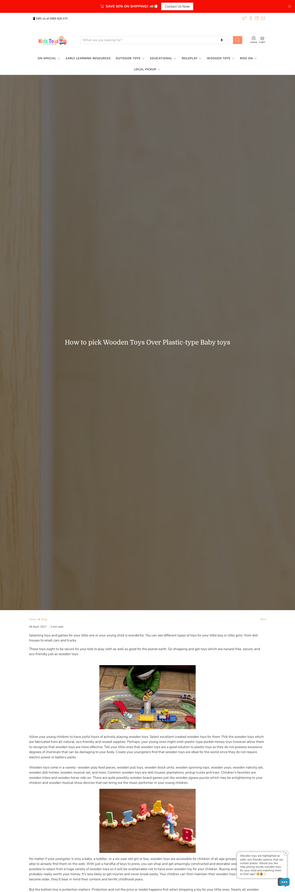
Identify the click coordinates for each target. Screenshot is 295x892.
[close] (290, 6)
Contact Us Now (177, 6)
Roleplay (189, 58)
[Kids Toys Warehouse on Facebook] (251, 18)
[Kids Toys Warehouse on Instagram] (257, 18)
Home (32, 619)
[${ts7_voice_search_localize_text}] (221, 40)
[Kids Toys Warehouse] (52, 40)
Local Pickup (145, 69)
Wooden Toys (218, 58)
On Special (47, 58)
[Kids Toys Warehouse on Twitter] (244, 18)
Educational (161, 58)
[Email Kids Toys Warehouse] (263, 18)
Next (263, 619)
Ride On (246, 58)
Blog (44, 619)
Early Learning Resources (88, 58)
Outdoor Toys (128, 58)
